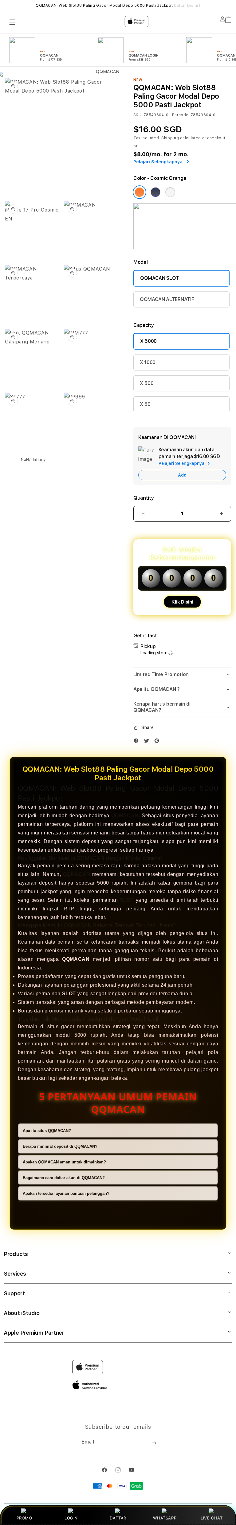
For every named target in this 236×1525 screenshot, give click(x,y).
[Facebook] (137, 742)
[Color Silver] (170, 192)
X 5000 (148, 341)
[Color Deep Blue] (155, 192)
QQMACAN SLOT (159, 278)
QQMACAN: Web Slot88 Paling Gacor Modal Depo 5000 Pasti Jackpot (118, 5)
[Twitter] (148, 742)
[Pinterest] (158, 742)
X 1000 (147, 362)
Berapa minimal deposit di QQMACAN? (60, 1146)
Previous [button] (8, 5)
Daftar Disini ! (187, 5)
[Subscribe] (154, 1442)
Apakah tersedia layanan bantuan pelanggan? (66, 1193)
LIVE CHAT (211, 1517)
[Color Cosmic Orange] (139, 192)
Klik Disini (182, 601)
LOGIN (71, 1517)
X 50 (145, 404)
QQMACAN (125, 815)
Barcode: (181, 115)
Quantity (143, 498)
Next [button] (228, 5)
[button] (182, 674)
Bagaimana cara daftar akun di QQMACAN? (64, 1177)
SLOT (127, 900)
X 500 (146, 383)
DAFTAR (118, 1517)
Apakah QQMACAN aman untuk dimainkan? (64, 1162)
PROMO (24, 1517)
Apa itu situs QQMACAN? (47, 1130)
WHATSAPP (164, 1517)
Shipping (170, 138)
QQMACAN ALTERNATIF (167, 299)
